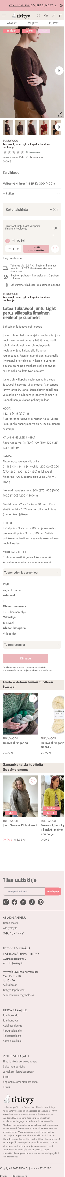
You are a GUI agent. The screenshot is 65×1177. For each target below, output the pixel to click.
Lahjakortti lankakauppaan (18, 1072)
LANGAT (11, 23)
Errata (6, 1087)
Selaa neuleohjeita (14, 1066)
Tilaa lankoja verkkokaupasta (20, 1061)
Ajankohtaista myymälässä (18, 995)
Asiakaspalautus (12, 1025)
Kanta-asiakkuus (12, 1041)
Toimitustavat (10, 1020)
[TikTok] (32, 902)
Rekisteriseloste (12, 1036)
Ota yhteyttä (10, 928)
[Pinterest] (41, 902)
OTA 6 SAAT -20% (19, 5)
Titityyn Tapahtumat (14, 990)
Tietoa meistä (11, 923)
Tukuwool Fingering (14, 384)
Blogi (6, 1077)
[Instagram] (6, 902)
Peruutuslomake (12, 1031)
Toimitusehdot (11, 1015)
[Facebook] (14, 902)
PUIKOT (53, 23)
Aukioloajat (10, 985)
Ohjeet (33, 23)
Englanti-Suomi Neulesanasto (20, 1082)
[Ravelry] (23, 902)
